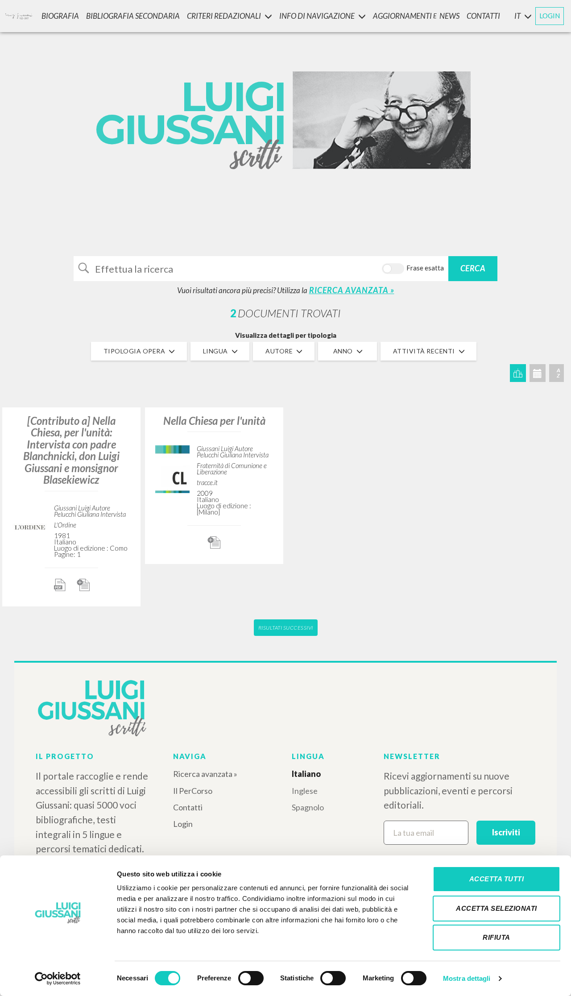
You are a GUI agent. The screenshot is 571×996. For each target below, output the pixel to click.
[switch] (251, 978)
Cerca (473, 268)
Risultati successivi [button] (285, 627)
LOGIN (549, 16)
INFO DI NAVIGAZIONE (317, 16)
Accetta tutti (496, 879)
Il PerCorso (192, 791)
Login (183, 824)
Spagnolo (308, 807)
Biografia (60, 16)
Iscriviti (506, 832)
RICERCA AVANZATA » (351, 290)
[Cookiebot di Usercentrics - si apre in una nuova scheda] (58, 978)
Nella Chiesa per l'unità (214, 420)
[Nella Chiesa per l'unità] (172, 468)
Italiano (306, 774)
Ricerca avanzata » (205, 774)
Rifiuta (496, 937)
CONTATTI (483, 16)
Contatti (188, 807)
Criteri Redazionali (224, 16)
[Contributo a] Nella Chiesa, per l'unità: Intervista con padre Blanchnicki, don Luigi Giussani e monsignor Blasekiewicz (71, 450)
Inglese (305, 791)
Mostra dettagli (467, 978)
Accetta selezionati (496, 908)
